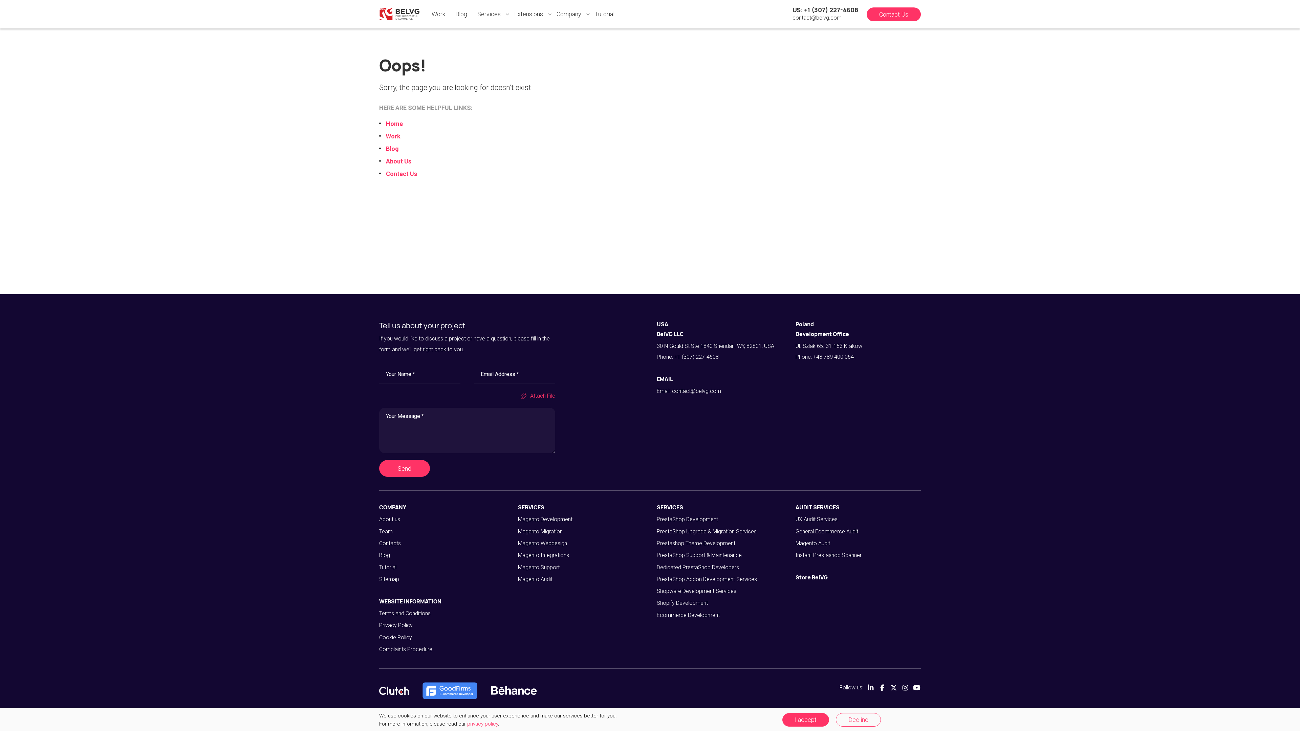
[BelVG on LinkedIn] (871, 687)
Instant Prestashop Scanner (829, 555)
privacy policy (482, 724)
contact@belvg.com (817, 18)
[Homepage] (399, 14)
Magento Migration (540, 531)
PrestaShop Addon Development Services (707, 579)
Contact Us (893, 14)
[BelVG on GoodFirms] (449, 690)
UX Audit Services (817, 519)
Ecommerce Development (688, 615)
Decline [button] (858, 719)
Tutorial (604, 14)
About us (389, 519)
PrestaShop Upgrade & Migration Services (707, 531)
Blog (461, 14)
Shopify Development (682, 603)
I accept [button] (806, 719)
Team (386, 531)
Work (438, 14)
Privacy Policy (396, 625)
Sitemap (389, 579)
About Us (398, 161)
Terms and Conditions (405, 613)
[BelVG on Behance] (514, 690)
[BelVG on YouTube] (917, 687)
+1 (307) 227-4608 (696, 357)
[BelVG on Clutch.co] (394, 690)
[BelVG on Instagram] (905, 687)
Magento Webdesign (542, 543)
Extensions (528, 14)
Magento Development (545, 519)
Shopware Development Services (696, 591)
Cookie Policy (395, 637)
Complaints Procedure (405, 649)
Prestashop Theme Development (696, 543)
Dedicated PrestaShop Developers (698, 567)
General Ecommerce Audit (827, 531)
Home (394, 123)
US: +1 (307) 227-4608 (825, 10)
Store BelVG (812, 577)
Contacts (390, 543)
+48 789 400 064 (833, 357)
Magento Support (539, 567)
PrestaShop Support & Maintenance (699, 555)
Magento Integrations (543, 555)
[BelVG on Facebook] (882, 687)
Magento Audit (535, 579)
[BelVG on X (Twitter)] (894, 687)
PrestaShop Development (687, 519)
